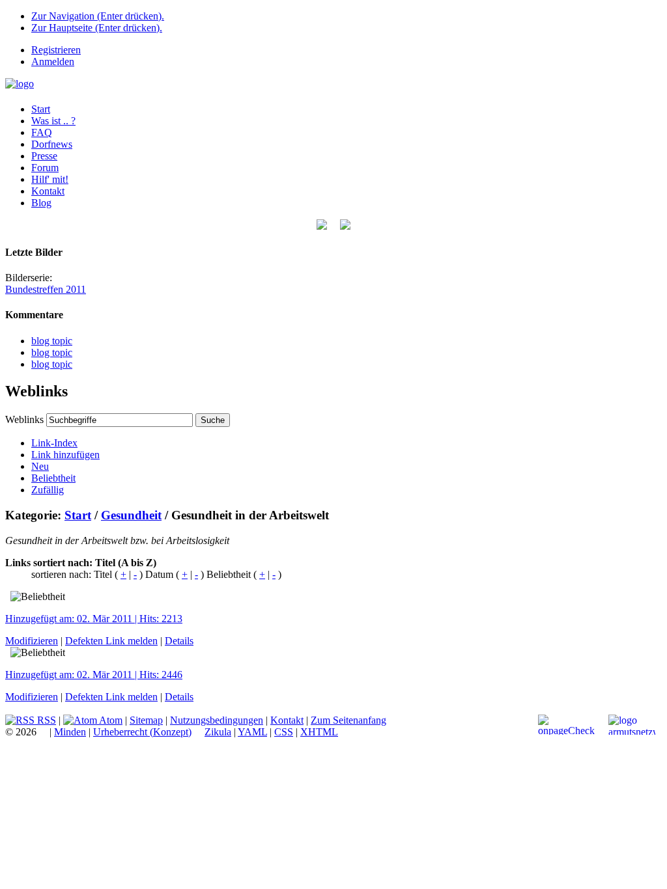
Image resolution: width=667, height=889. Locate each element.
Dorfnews (51, 144)
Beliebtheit (53, 478)
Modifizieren (31, 640)
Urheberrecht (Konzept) (142, 731)
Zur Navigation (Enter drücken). (97, 15)
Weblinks (24, 419)
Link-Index (54, 442)
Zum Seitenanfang (348, 720)
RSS (45, 720)
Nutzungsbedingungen (216, 720)
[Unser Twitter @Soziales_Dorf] (322, 226)
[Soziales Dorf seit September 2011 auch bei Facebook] (345, 226)
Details (179, 640)
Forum (45, 167)
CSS (283, 731)
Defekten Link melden (111, 640)
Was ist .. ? (53, 120)
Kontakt (47, 191)
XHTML (319, 731)
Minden (70, 731)
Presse (44, 155)
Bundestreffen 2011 (45, 289)
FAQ (41, 132)
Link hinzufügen (65, 454)
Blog (41, 202)
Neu (40, 466)
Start (40, 109)
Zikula (218, 731)
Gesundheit (131, 515)
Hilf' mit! (49, 179)
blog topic (51, 340)
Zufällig (47, 489)
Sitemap (146, 720)
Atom (109, 720)
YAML (252, 731)
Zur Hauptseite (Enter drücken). (96, 27)
